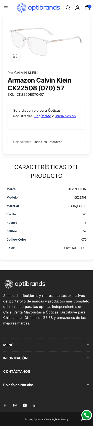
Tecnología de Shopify (57, 419)
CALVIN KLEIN (23, 72)
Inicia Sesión (65, 116)
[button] (6, 8)
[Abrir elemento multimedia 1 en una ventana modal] (46, 42)
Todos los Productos (47, 142)
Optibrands (39, 419)
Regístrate (42, 116)
